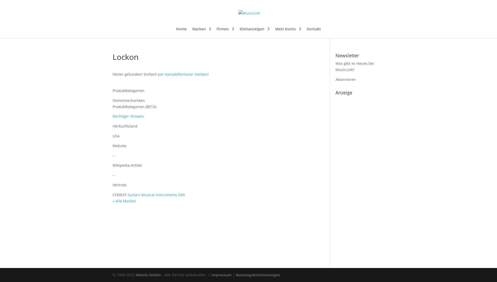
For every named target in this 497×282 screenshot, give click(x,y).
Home (181, 29)
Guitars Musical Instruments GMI (156, 194)
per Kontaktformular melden (183, 74)
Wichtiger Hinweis (128, 116)
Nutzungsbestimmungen (258, 274)
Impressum (221, 274)
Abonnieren (345, 79)
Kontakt (314, 29)
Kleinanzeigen (252, 29)
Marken (199, 29)
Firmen (223, 29)
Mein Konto (285, 29)
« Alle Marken (124, 201)
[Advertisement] (359, 175)
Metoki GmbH (148, 274)
